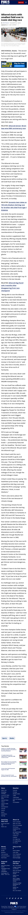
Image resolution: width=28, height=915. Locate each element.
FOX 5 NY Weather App (17, 799)
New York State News (5, 797)
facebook (7, 898)
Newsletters (4, 814)
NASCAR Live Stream (16, 872)
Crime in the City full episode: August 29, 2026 (8, 769)
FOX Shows (15, 827)
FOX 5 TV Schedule (17, 825)
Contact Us (15, 835)
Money (3, 847)
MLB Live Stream (17, 870)
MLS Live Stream (17, 890)
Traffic (14, 795)
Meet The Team (17, 823)
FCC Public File (16, 839)
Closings (15, 792)
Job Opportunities (17, 832)
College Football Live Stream (17, 868)
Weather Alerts (16, 794)
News (3, 788)
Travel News (16, 797)
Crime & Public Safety (4, 804)
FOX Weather (16, 802)
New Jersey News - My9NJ (5, 866)
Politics (3, 802)
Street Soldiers (16, 850)
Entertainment (4, 807)
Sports (19, 23)
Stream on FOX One (16, 862)
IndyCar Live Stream (16, 876)
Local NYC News (5, 795)
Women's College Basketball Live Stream (17, 884)
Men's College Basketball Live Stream (16, 880)
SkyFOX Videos (16, 856)
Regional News (4, 862)
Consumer (3, 848)
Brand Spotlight (16, 857)
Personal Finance (5, 856)
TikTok (12, 898)
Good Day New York (4, 820)
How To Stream (17, 821)
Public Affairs (16, 834)
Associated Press (13, 23)
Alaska (12, 738)
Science (3, 810)
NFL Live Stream (17, 865)
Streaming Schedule (3, 792)
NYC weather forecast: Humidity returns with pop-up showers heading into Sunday (8, 763)
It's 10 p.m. (15, 842)
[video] (23, 750)
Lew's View (15, 852)
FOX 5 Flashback (17, 854)
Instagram (10, 898)
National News (4, 800)
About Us (16, 819)
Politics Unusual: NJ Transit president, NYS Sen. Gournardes (9, 775)
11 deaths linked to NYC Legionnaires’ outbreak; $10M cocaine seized (8, 756)
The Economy (4, 854)
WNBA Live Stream (15, 888)
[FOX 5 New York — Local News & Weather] (5, 2)
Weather (16, 788)
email (21, 898)
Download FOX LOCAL (16, 829)
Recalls (3, 850)
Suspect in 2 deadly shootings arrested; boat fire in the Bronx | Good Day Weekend (9, 749)
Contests (15, 837)
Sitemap (3, 815)
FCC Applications (17, 841)
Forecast (15, 790)
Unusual (3, 808)
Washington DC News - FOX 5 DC (5, 873)
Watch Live (21, 2)
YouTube (15, 898)
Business (3, 852)
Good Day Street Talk (5, 824)
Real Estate (4, 857)
